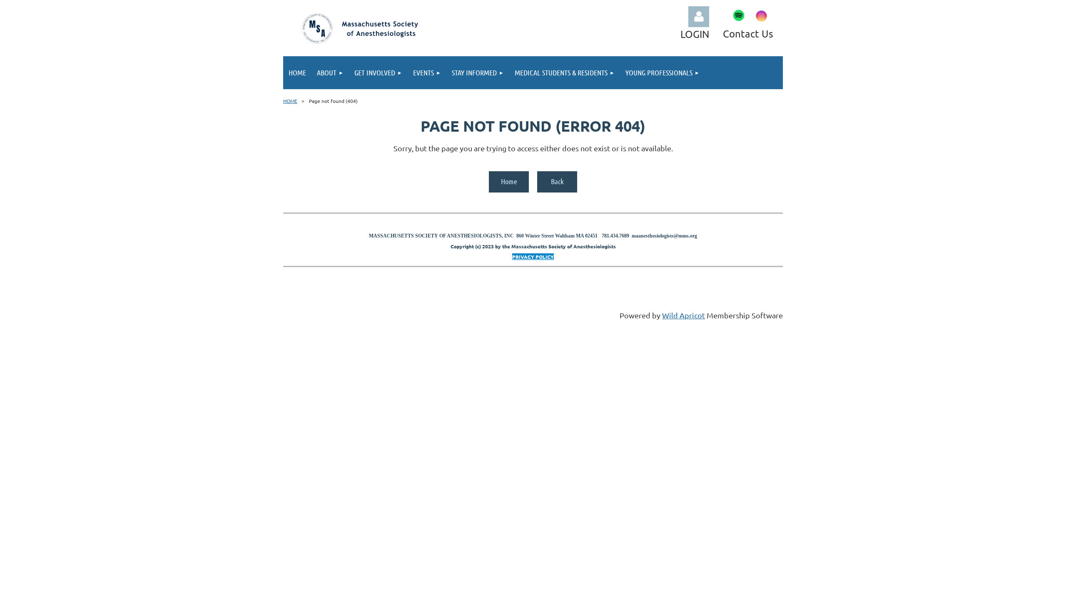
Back (557, 181)
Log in (698, 16)
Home (509, 181)
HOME (290, 101)
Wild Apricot (683, 315)
